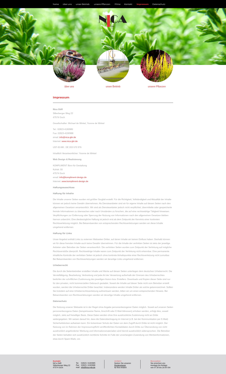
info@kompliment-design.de (73, 177)
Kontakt (128, 4)
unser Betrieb (82, 4)
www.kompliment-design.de (75, 181)
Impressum (143, 4)
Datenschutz (158, 4)
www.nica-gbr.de (70, 141)
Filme (118, 4)
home (56, 4)
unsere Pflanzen (102, 4)
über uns (67, 4)
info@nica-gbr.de (67, 137)
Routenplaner (120, 365)
